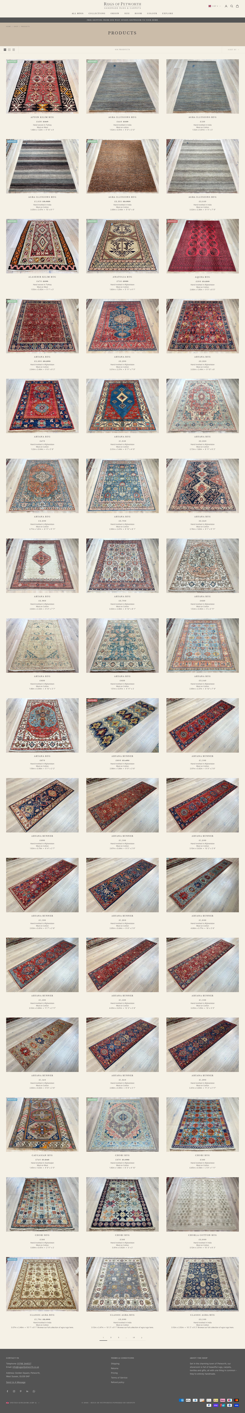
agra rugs (65, 1327)
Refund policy (117, 1382)
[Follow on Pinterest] (20, 1391)
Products (25, 26)
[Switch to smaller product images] (9, 49)
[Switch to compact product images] (14, 49)
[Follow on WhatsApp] (34, 1391)
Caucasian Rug (42, 1155)
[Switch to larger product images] (5, 49)
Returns (114, 1368)
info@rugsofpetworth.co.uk (26, 1367)
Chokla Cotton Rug (202, 1235)
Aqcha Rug (202, 277)
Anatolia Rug (122, 277)
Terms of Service (119, 1377)
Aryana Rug (42, 357)
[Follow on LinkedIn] (27, 1391)
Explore (167, 13)
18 (134, 1337)
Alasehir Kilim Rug (42, 277)
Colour (152, 13)
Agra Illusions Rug (122, 117)
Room (138, 13)
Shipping (115, 1363)
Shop (16, 26)
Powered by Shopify (124, 1403)
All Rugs (77, 13)
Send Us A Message (15, 1382)
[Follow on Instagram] (14, 1391)
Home (8, 26)
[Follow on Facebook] (7, 1391)
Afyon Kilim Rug (42, 117)
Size (127, 13)
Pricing (114, 1373)
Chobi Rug (122, 1155)
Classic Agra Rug (42, 1315)
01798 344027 (24, 1363)
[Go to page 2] (141, 1338)
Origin (115, 13)
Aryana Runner (122, 756)
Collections (97, 13)
